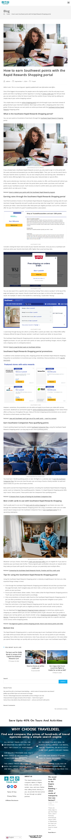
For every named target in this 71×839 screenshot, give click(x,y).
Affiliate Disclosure (11, 800)
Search (6, 678)
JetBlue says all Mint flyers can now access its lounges (18, 693)
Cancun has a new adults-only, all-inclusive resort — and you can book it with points (26, 700)
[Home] (4, 14)
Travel (34, 81)
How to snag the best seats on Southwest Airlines (25, 347)
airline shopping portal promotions (43, 410)
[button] (68, 2)
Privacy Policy (11, 796)
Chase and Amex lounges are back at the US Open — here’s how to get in (23, 698)
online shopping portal (29, 102)
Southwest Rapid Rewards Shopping (52, 118)
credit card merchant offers (37, 562)
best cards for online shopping (35, 505)
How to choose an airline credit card (35, 667)
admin (8, 81)
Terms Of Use (11, 792)
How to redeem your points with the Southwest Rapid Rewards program (32, 192)
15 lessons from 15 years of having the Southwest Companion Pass (30, 496)
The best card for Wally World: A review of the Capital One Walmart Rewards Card (14, 655)
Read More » (52, 832)
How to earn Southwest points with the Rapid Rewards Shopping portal (31, 14)
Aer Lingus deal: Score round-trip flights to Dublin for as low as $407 (57, 668)
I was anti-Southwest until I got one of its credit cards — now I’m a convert (32, 418)
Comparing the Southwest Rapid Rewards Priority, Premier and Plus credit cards (34, 570)
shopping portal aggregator (49, 615)
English (11, 837)
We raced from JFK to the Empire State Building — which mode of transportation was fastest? (29, 691)
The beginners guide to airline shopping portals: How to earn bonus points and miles (36, 624)
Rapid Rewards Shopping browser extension (31, 610)
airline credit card (48, 94)
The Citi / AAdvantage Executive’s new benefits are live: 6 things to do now (24, 695)
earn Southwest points (50, 510)
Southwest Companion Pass (40, 427)
